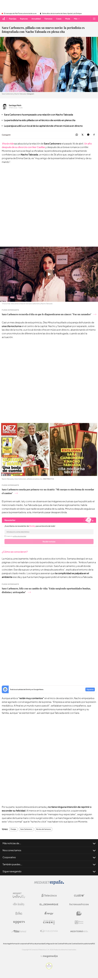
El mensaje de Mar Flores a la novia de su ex (20, 14)
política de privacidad (19, 536)
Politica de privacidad (36, 944)
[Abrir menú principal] (94, 18)
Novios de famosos (43, 829)
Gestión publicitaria (84, 944)
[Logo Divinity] (19, 904)
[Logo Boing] (18, 913)
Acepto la (16, 536)
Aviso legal (7, 944)
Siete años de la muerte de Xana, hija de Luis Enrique (62, 14)
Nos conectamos (12, 850)
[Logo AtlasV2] (18, 931)
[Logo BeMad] (79, 913)
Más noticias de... (12, 843)
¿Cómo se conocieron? (15, 551)
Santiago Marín (15, 105)
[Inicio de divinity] (4, 18)
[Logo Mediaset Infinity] (19, 895)
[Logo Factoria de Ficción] (79, 904)
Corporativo (9, 857)
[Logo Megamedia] (50, 956)
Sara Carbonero (26, 829)
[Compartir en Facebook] (94, 134)
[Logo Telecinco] (49, 895)
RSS (93, 944)
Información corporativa (20, 944)
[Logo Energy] (49, 913)
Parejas (12, 18)
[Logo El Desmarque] (49, 904)
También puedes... (12, 864)
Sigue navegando (12, 871)
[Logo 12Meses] (79, 922)
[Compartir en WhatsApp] (77, 134)
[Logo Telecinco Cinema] (49, 922)
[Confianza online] (49, 968)
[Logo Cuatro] (79, 895)
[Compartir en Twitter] (82, 134)
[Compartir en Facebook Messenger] (88, 134)
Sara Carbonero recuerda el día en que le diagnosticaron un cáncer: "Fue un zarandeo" (46, 314)
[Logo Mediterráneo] (79, 931)
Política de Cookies (70, 944)
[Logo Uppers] (18, 922)
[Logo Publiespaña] (49, 931)
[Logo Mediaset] (49, 884)
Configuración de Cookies (53, 944)
